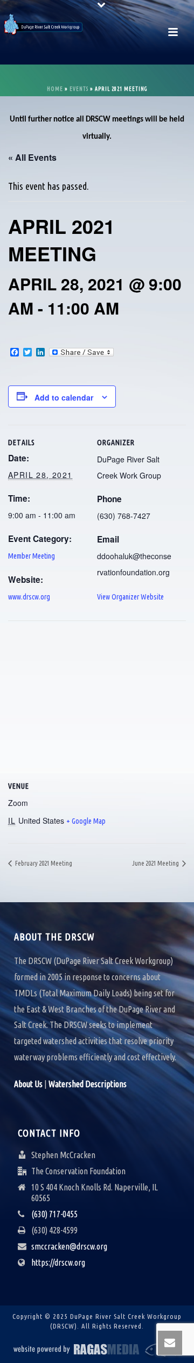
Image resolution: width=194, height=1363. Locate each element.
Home (55, 89)
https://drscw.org (58, 1262)
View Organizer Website (130, 597)
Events (79, 89)
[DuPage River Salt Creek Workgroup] (43, 24)
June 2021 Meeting (156, 863)
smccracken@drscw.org (69, 1246)
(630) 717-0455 (54, 1214)
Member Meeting (31, 556)
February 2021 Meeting (43, 863)
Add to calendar (63, 397)
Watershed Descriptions (87, 1084)
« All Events (32, 157)
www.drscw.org (29, 597)
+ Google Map (86, 821)
